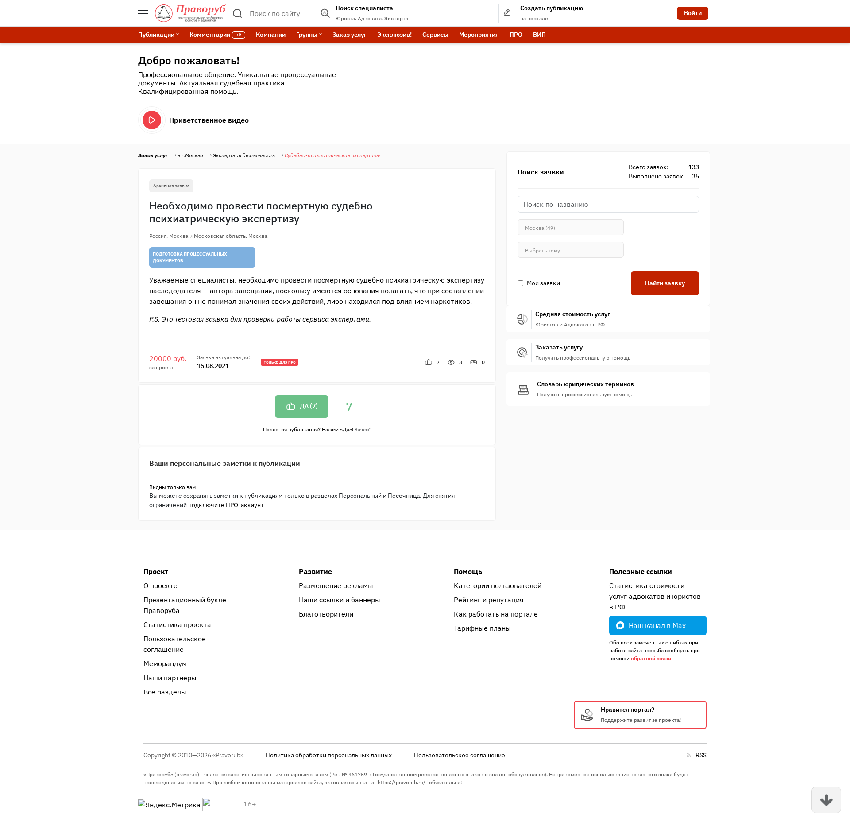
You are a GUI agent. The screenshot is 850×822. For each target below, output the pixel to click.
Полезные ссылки (640, 571)
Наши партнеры (170, 677)
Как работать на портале (496, 613)
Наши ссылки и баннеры (339, 599)
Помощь (468, 571)
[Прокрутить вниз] (826, 800)
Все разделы (164, 691)
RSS (701, 755)
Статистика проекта (177, 624)
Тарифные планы (482, 628)
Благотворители (326, 613)
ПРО (516, 35)
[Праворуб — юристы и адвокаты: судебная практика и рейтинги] (190, 13)
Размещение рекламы (336, 585)
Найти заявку (665, 283)
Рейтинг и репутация (489, 599)
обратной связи (651, 658)
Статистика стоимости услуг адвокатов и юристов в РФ (655, 596)
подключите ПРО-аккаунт (226, 505)
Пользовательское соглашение (174, 644)
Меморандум (165, 663)
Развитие (315, 571)
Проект (155, 571)
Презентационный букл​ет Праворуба (186, 605)
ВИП (539, 35)
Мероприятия (479, 35)
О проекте (160, 585)
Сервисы (435, 35)
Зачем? (363, 430)
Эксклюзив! (394, 35)
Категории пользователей (497, 585)
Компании (271, 35)
